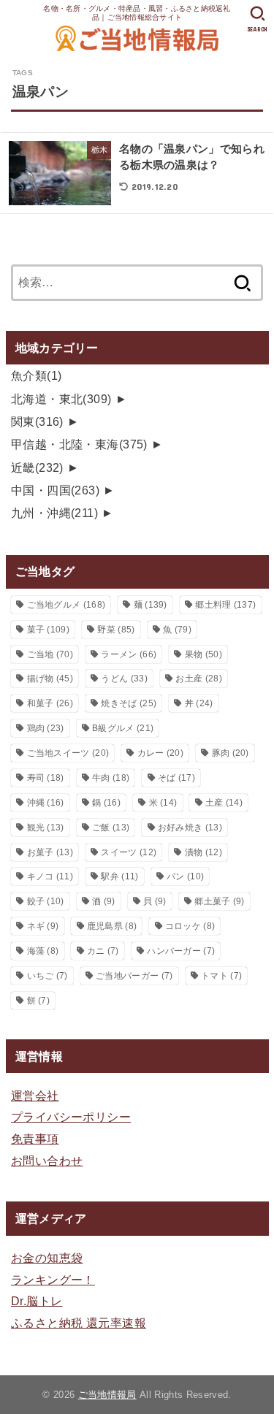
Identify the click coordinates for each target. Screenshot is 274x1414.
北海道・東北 (61, 398)
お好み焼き (190, 827)
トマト (221, 976)
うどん (124, 678)
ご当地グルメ (66, 605)
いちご (47, 976)
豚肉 (230, 753)
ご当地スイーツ (68, 753)
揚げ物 (50, 678)
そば (176, 778)
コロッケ (190, 926)
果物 (203, 654)
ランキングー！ (53, 1279)
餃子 (45, 901)
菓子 (48, 629)
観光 (45, 827)
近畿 (37, 467)
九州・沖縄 (54, 512)
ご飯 (110, 827)
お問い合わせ (47, 1160)
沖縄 (45, 803)
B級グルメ (122, 728)
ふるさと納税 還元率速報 (78, 1322)
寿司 (45, 778)
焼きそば (128, 703)
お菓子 (50, 852)
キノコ (50, 876)
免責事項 (35, 1138)
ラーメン (128, 654)
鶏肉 (45, 728)
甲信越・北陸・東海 (79, 444)
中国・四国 (55, 490)
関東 (37, 421)
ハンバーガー (181, 951)
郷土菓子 (219, 901)
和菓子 (50, 703)
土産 (224, 803)
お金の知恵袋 (47, 1257)
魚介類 (36, 375)
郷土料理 (225, 605)
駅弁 (119, 876)
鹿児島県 (112, 926)
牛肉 (110, 778)
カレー (160, 753)
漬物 (203, 852)
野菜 (115, 629)
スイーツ (128, 852)
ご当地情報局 (107, 1394)
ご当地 (50, 654)
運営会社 (35, 1095)
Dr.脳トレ (36, 1300)
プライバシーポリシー (71, 1116)
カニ (103, 951)
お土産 (198, 678)
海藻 (43, 951)
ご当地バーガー (134, 976)
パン (185, 876)
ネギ (43, 926)
